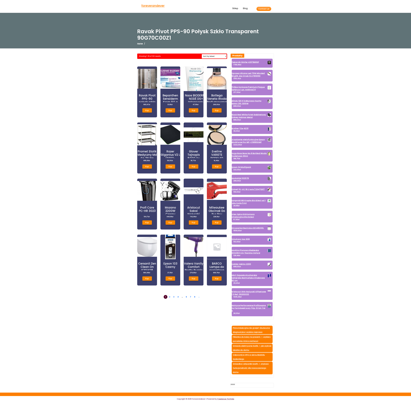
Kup (147, 110)
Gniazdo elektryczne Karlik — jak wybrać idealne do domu (252, 347)
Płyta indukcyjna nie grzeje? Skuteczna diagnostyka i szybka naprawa (251, 330)
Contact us (263, 8)
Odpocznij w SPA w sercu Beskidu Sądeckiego (249, 356)
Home (140, 43)
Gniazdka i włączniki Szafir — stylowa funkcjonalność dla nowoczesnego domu (251, 367)
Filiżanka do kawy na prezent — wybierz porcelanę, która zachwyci (252, 339)
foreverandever (153, 6)
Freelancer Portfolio (225, 399)
